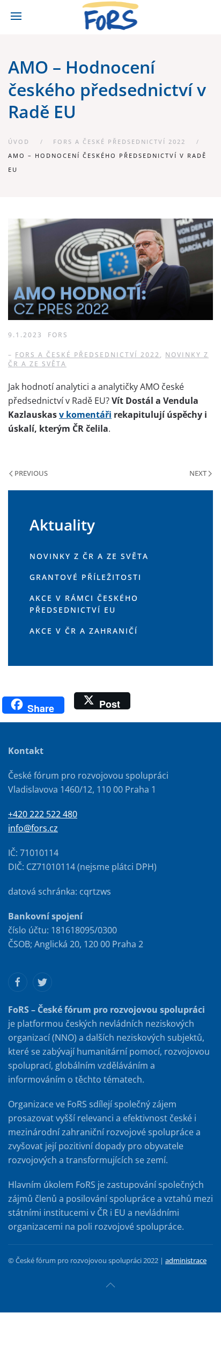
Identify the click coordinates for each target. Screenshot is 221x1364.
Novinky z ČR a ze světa (89, 556)
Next (198, 473)
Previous (30, 473)
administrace (186, 1260)
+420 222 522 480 (42, 814)
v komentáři (85, 414)
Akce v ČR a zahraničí (84, 631)
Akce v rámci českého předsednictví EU (84, 604)
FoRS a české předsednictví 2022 (119, 141)
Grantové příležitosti (86, 577)
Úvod (19, 141)
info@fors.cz (33, 828)
